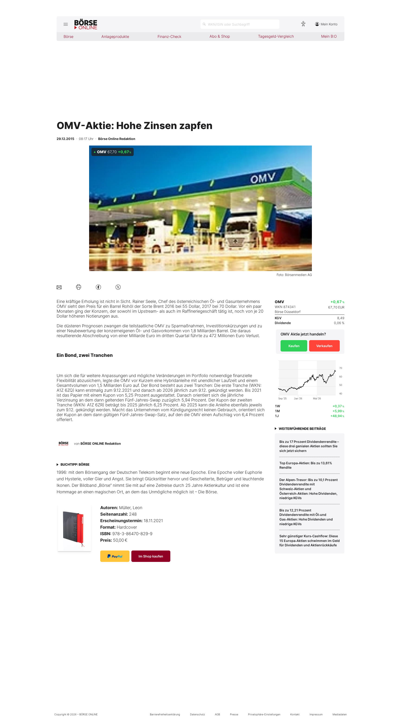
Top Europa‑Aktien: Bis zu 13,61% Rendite (305, 465)
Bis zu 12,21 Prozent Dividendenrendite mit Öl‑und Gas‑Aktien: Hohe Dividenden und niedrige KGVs (306, 517)
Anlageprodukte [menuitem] (115, 36)
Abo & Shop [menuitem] (220, 36)
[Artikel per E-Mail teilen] (59, 287)
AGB (217, 714)
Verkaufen (324, 346)
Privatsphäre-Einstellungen (264, 714)
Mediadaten (340, 714)
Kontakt (295, 714)
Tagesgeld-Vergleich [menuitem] (276, 36)
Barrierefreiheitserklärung (165, 714)
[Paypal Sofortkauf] (114, 556)
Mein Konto (329, 24)
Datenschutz (197, 714)
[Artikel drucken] (78, 287)
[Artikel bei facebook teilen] (98, 287)
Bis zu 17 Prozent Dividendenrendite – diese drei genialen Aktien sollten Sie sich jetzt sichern (309, 446)
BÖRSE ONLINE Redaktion (101, 443)
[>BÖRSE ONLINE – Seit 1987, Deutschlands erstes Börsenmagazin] (85, 24)
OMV (61, 306)
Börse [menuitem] (68, 36)
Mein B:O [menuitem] (329, 36)
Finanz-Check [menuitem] (169, 36)
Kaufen (294, 346)
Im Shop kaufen (151, 556)
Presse (234, 714)
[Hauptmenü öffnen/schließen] (65, 24)
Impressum (316, 714)
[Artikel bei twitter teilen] (118, 287)
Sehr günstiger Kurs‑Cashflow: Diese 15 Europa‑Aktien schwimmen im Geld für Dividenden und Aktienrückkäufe (309, 540)
